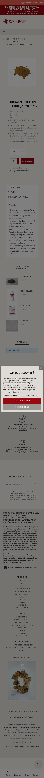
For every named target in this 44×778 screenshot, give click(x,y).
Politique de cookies (10, 395)
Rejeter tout (22, 407)
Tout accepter (22, 401)
